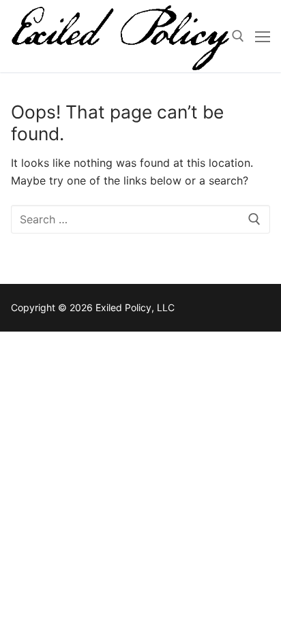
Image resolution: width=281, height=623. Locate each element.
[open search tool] (238, 36)
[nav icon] (262, 36)
